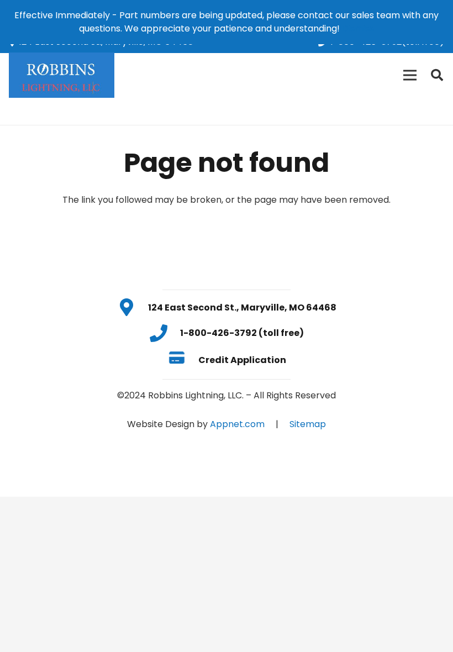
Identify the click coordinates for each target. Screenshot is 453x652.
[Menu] (410, 75)
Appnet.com (237, 424)
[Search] (437, 75)
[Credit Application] (182, 360)
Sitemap (307, 424)
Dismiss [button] (358, 28)
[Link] (61, 75)
